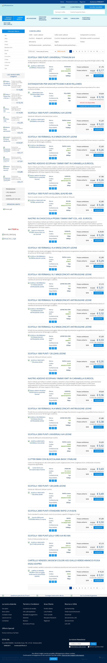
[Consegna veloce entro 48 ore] (53, 595)
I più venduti (11, 192)
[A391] (6, 109)
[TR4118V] (6, 178)
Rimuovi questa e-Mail (96, 647)
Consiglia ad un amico (55, 79)
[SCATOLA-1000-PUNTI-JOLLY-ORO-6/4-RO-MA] (37, 544)
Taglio (57, 42)
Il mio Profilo (76, 7)
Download (68, 615)
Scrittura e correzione (86, 18)
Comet (7, 65)
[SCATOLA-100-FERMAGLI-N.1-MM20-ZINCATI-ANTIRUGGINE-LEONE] (37, 287)
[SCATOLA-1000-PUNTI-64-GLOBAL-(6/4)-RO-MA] (37, 202)
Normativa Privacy (28, 624)
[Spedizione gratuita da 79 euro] (19, 595)
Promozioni (10, 189)
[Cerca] (102, 12)
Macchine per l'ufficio (8, 23)
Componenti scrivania (87, 35)
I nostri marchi (20, 18)
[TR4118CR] (6, 149)
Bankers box (8, 47)
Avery (6, 44)
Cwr (6, 68)
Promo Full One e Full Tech (10, 633)
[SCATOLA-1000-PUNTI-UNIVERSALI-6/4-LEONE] (37, 121)
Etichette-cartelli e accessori (90, 38)
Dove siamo (5, 612)
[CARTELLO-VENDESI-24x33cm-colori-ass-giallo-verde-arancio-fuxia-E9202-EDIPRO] (37, 576)
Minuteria (32, 42)
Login (63, 7)
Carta (66, 18)
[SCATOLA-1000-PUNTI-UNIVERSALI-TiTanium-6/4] (37, 68)
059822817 (7, 645)
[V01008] (6, 129)
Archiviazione (31, 18)
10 (97, 51)
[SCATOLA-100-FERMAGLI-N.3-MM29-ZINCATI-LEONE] (37, 147)
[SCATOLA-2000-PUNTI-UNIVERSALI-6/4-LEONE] (37, 443)
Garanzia (25, 618)
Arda (6, 41)
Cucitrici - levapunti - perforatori (40, 38)
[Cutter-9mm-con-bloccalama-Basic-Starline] (37, 470)
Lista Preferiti (48, 612)
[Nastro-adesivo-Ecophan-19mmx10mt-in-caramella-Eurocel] (37, 394)
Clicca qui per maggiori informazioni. (73, 655)
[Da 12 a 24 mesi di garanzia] (88, 595)
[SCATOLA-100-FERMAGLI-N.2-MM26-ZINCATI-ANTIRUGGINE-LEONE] (37, 339)
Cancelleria (75, 18)
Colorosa (7, 62)
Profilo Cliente (48, 609)
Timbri (82, 42)
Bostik (6, 50)
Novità (8, 196)
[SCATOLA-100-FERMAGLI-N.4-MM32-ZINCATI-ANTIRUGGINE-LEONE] (37, 421)
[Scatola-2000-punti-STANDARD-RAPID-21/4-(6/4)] (37, 519)
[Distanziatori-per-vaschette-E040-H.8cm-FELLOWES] (37, 96)
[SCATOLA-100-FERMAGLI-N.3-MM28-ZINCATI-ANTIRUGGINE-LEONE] (37, 312)
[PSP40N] (6, 96)
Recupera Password (50, 618)
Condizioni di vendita (29, 609)
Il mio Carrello (48, 615)
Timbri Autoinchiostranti (72, 612)
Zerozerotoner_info (71, 618)
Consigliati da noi (13, 199)
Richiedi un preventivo (53, 79)
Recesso (25, 621)
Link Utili (67, 624)
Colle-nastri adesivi (61, 35)
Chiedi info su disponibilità (89, 106)
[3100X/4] (6, 139)
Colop (6, 59)
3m (6, 35)
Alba (6, 38)
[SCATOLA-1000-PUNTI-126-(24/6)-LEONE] (37, 362)
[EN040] (6, 159)
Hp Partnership (69, 609)
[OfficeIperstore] (22, 10)
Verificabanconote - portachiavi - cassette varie (41, 45)
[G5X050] (6, 168)
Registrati (47, 621)
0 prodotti (96, 7)
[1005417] (6, 119)
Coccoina (7, 56)
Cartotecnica (56, 18)
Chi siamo (5, 609)
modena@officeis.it (20, 645)
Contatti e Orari (7, 615)
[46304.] (6, 83)
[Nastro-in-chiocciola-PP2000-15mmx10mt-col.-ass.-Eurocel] (37, 234)
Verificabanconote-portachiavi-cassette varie (67, 45)
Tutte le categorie (8, 18)
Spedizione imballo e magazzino (42, 18)
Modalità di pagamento (30, 615)
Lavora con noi (6, 618)
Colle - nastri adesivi (36, 35)
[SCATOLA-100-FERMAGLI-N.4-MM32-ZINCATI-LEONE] (37, 258)
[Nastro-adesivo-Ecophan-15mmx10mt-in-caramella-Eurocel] (37, 179)
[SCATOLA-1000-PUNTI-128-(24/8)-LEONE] (37, 494)
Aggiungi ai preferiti (50, 79)
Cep (6, 53)
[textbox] (84, 12)
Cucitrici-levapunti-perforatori (65, 38)
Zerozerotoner (69, 621)
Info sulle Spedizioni (29, 612)
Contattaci (5, 621)
